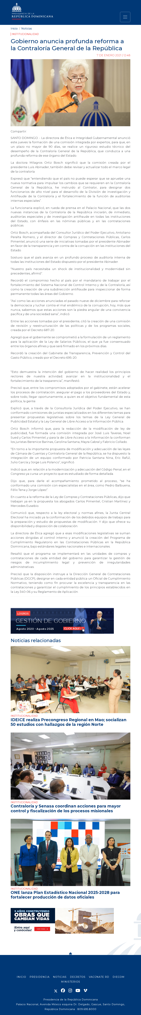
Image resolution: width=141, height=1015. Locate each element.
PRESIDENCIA (40, 976)
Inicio (14, 28)
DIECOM (118, 976)
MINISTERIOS (70, 981)
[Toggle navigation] (125, 17)
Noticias (26, 28)
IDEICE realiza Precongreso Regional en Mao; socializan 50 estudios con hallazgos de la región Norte (68, 722)
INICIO (21, 976)
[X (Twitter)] (55, 990)
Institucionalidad (25, 34)
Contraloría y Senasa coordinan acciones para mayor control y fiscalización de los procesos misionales (66, 808)
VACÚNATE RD (99, 976)
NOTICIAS (60, 976)
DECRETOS (77, 976)
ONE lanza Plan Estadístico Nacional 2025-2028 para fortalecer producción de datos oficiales (65, 895)
